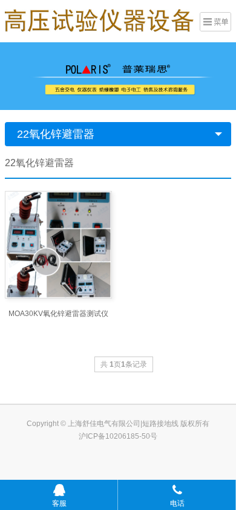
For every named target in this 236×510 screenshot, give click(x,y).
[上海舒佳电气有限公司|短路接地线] (99, 20)
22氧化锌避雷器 (55, 134)
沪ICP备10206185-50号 (118, 436)
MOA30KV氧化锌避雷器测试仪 (58, 313)
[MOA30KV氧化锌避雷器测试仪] (58, 244)
